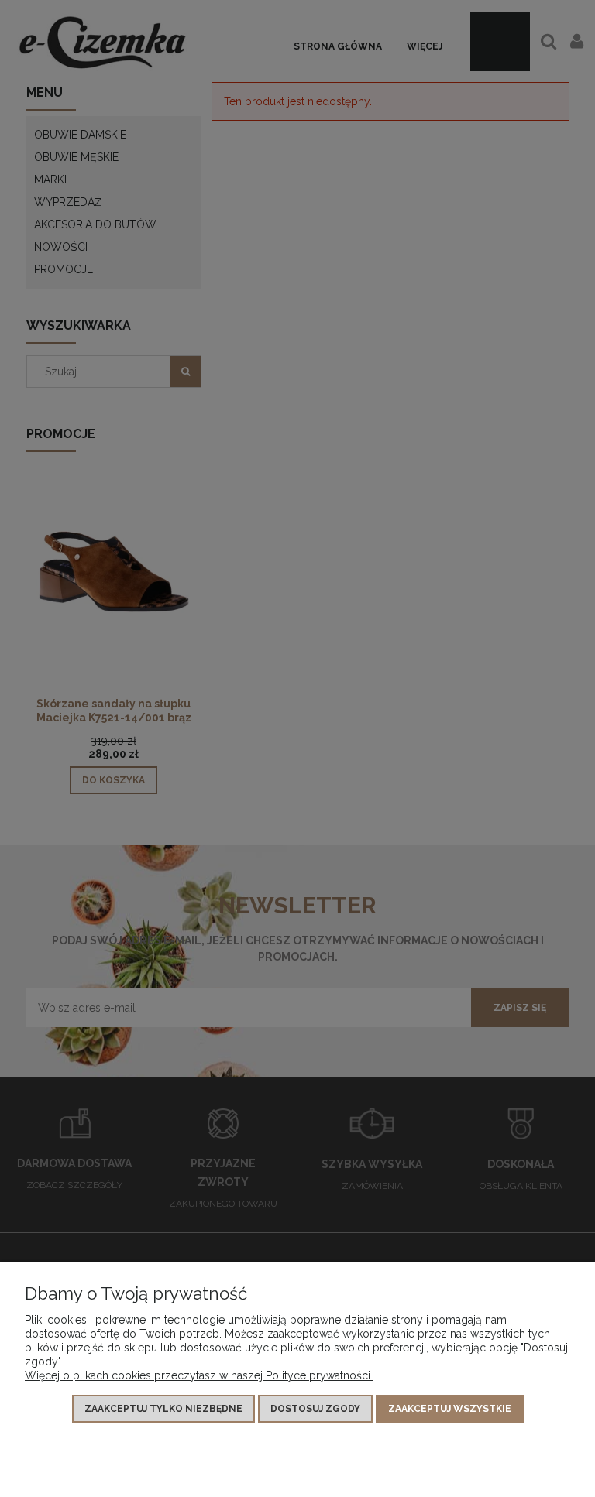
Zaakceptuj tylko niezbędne (163, 1408)
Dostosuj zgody (315, 1408)
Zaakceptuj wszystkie (449, 1408)
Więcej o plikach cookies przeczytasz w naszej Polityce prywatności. (199, 1375)
